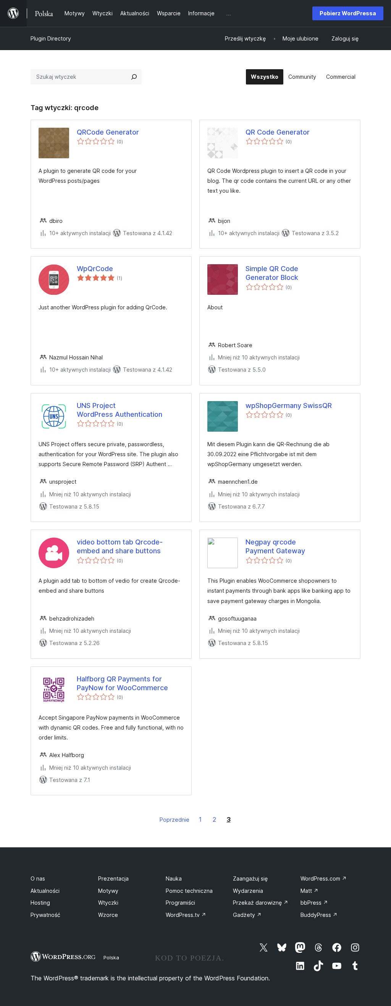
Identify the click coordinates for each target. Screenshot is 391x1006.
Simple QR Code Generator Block (272, 273)
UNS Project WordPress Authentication (119, 409)
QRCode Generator (108, 132)
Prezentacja (113, 878)
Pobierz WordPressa (348, 13)
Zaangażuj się (250, 878)
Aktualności (45, 890)
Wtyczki (108, 902)
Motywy (108, 890)
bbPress (314, 902)
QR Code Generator (278, 132)
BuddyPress (319, 915)
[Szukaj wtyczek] (134, 77)
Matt (309, 890)
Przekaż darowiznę (260, 902)
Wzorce (108, 915)
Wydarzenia (248, 890)
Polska (111, 957)
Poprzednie (174, 819)
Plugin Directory (51, 38)
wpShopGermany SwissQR (289, 405)
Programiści (180, 902)
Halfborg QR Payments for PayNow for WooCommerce (122, 683)
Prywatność (45, 915)
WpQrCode (95, 269)
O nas (38, 878)
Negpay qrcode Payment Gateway (275, 546)
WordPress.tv (186, 915)
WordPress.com (324, 878)
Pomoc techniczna (189, 890)
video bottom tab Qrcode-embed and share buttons (120, 546)
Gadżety (247, 915)
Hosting (40, 902)
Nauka (174, 878)
